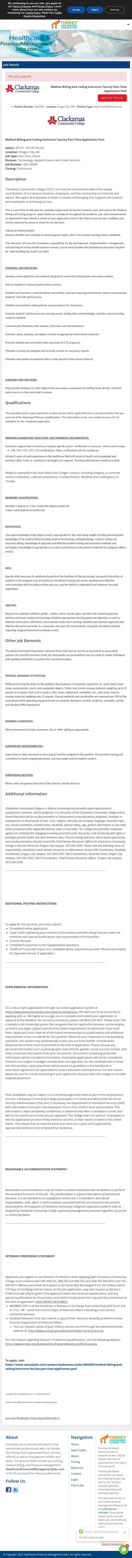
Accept (76, 9)
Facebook (8, 1489)
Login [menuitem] (74, 1479)
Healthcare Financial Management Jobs (46, 1554)
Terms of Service (22, 6)
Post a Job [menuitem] (77, 1485)
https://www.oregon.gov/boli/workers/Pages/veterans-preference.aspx (51, 1344)
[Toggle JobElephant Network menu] (65, 24)
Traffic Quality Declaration (43, 14)
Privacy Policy (45, 6)
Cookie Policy (33, 12)
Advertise (77, 1468)
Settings (114, 9)
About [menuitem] (75, 1456)
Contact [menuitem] (76, 1474)
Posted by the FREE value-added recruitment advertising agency (31, 1402)
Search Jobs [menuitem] (78, 1450)
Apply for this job (112, 98)
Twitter (15, 1489)
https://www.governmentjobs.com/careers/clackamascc (41, 1012)
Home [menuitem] (75, 1444)
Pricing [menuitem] (75, 1462)
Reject (95, 9)
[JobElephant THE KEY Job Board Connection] (112, 1436)
